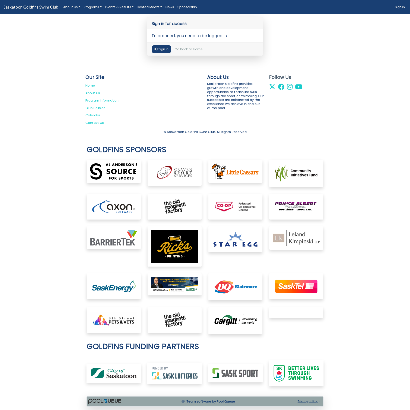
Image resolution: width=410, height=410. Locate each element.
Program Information (102, 100)
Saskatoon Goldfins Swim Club (30, 6)
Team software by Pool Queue (210, 401)
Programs (91, 7)
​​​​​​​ (175, 373)
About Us (70, 7)
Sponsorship (187, 7)
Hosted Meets (148, 7)
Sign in (400, 7)
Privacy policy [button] (308, 401)
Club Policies (95, 108)
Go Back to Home (189, 49)
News (169, 7)
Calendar (92, 115)
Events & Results (118, 7)
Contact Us (94, 122)
